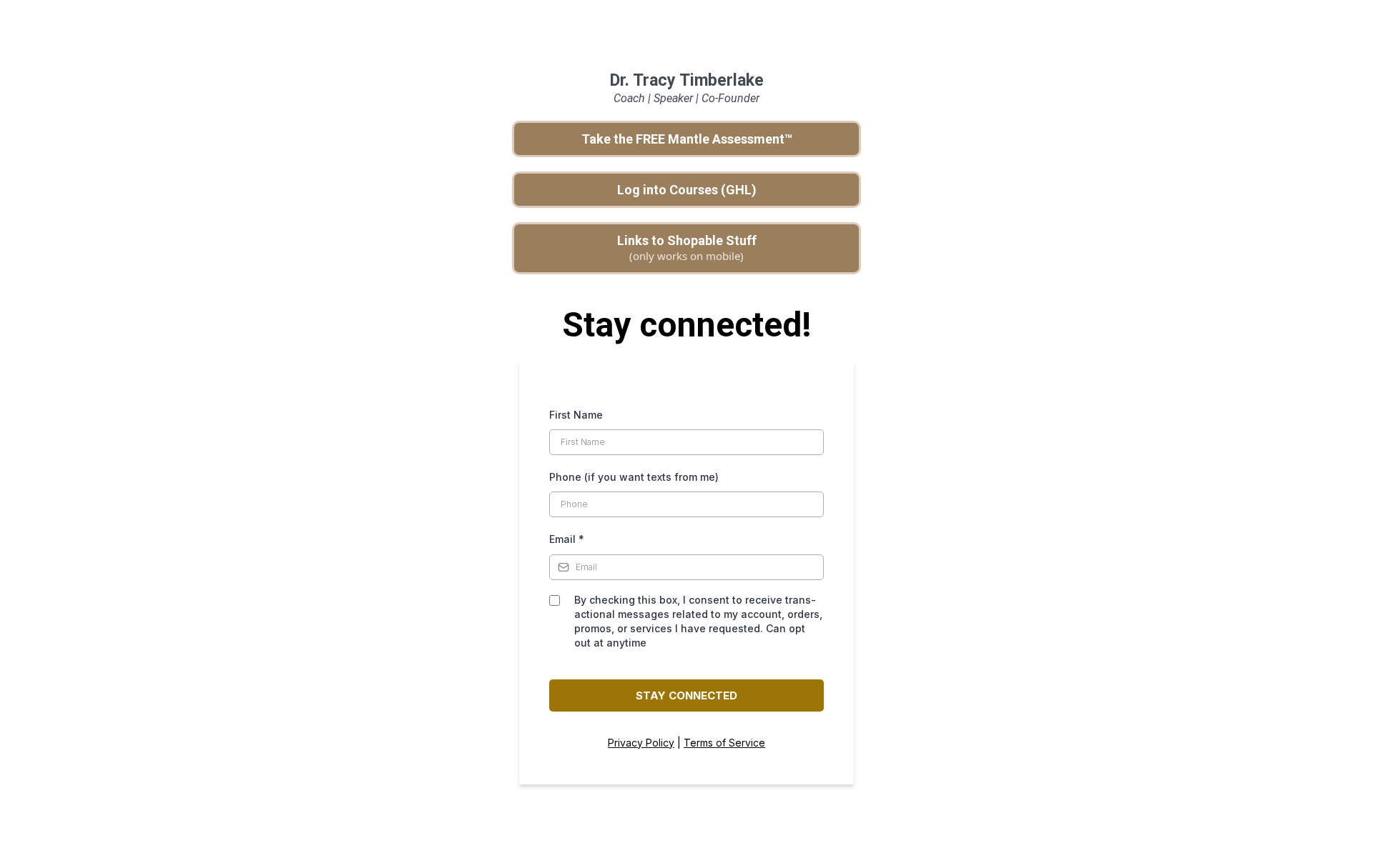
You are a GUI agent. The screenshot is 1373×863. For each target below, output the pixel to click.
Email (566, 539)
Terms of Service (724, 743)
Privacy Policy (641, 743)
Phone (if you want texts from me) (634, 477)
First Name (576, 415)
